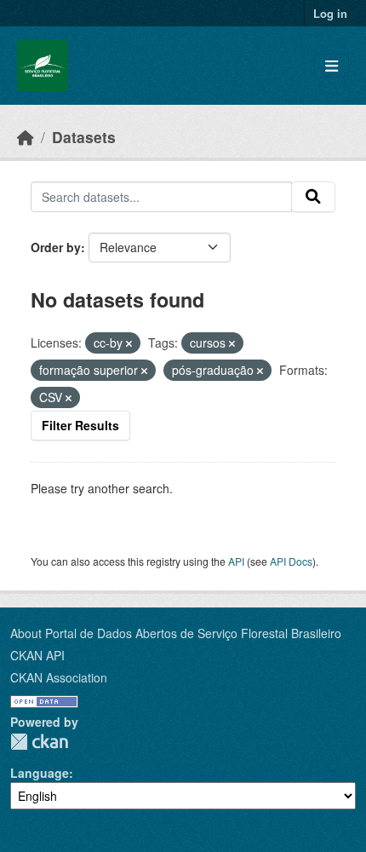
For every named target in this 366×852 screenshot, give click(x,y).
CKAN (39, 742)
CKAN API (37, 655)
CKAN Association (58, 677)
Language (39, 772)
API (236, 561)
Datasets (84, 136)
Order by (56, 247)
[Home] (25, 136)
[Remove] (129, 343)
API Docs (291, 561)
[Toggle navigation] (331, 66)
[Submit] (313, 196)
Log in (330, 13)
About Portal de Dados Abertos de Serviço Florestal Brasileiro (175, 633)
